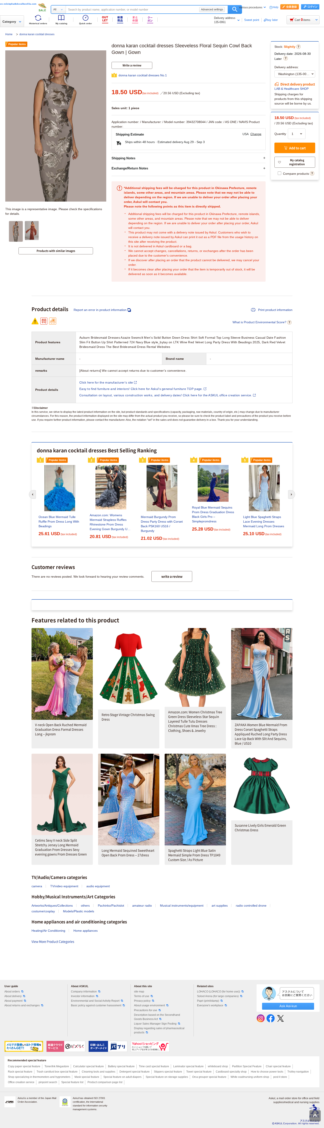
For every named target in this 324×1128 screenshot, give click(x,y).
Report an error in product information (100, 310)
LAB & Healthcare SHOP (291, 88)
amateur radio (142, 905)
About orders (12, 991)
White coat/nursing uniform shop (250, 1076)
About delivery (13, 996)
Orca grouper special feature (209, 1076)
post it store (280, 1076)
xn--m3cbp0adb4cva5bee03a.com (18, 4)
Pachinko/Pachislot (111, 905)
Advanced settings (212, 9)
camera (37, 886)
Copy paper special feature (24, 1066)
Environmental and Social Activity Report (95, 1000)
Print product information (274, 310)
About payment (13, 1000)
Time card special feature (154, 1066)
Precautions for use (145, 1010)
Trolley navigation (298, 1071)
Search (235, 9)
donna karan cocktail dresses (36, 34)
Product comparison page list (105, 1082)
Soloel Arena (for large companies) (218, 996)
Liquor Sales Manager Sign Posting (155, 1023)
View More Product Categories (53, 941)
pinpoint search (48, 1082)
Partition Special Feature (247, 1066)
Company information (84, 991)
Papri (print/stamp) (208, 1000)
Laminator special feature (188, 1066)
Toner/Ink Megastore (57, 1066)
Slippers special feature (168, 1071)
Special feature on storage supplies (167, 1076)
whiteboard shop (218, 1066)
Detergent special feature (134, 1071)
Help (275, 7)
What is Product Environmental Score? (259, 322)
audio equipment (98, 886)
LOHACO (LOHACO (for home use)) (218, 991)
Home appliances (85, 930)
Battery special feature (121, 1066)
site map (139, 991)
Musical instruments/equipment (181, 905)
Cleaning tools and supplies (98, 1071)
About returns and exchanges (22, 1005)
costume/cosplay (43, 911)
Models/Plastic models (78, 911)
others (85, 905)
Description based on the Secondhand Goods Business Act (157, 1017)
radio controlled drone (251, 905)
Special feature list (72, 1082)
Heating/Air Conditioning (48, 930)
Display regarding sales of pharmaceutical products (159, 1030)
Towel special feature (199, 1071)
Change (255, 134)
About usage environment (149, 1005)
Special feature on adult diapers (122, 1076)
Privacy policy (142, 1000)
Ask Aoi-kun (288, 1006)
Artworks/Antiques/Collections (52, 905)
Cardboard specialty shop (231, 1071)
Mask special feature (86, 1076)
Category (9, 21)
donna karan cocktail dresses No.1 (143, 75)
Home (9, 34)
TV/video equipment (64, 886)
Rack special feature (20, 1071)
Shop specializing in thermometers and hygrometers (39, 1076)
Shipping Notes (123, 158)
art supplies (220, 905)
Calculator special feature (88, 1066)
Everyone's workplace (210, 1005)
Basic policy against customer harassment (96, 1005)
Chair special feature (278, 1066)
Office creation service (21, 1082)
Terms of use (141, 996)
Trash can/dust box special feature (57, 1071)
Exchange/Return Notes (130, 168)
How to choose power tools (267, 1071)
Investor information (83, 996)
